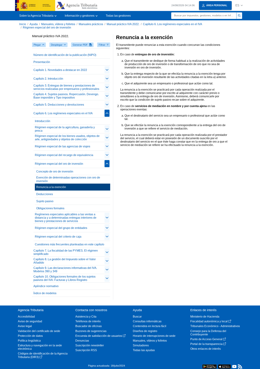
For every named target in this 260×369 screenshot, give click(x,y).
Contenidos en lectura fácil (149, 326)
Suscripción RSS (86, 350)
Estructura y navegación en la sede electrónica (40, 347)
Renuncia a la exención (51, 187)
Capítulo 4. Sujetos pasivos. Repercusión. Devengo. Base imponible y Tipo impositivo (66, 96)
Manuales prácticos (91, 24)
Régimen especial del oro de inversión (47, 27)
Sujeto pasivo (44, 201)
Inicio (22, 24)
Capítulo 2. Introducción (48, 78)
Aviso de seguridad (30, 321)
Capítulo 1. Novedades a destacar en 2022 (60, 69)
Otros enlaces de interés (205, 348)
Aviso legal (25, 326)
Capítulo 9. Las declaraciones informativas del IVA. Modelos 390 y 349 (65, 269)
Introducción (42, 121)
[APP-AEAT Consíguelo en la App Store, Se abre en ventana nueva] (224, 366)
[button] (239, 5)
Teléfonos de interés (88, 321)
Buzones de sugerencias (90, 331)
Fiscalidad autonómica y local (209, 321)
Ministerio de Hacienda (204, 316)
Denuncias (82, 340)
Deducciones (44, 194)
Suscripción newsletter (89, 345)
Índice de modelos (44, 293)
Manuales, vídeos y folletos (58, 24)
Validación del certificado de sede (39, 331)
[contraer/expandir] (107, 69)
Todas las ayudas (144, 350)
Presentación (41, 62)
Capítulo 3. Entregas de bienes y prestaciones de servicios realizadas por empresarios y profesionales (66, 87)
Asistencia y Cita (85, 316)
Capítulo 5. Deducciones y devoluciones (58, 104)
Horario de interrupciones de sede (154, 335)
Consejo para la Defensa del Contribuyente (208, 333)
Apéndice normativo (46, 286)
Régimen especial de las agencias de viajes (62, 146)
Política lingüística (29, 340)
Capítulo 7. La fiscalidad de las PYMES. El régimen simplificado (65, 252)
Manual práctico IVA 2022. (123, 24)
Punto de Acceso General (206, 339)
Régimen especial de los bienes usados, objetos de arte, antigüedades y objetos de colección (67, 137)
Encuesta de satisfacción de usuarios (98, 335)
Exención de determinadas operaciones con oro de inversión (68, 179)
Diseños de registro (145, 331)
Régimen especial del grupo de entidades (61, 227)
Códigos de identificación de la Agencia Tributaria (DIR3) (43, 355)
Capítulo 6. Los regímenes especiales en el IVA (172, 24)
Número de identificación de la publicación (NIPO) (64, 54)
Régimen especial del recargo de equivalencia (64, 155)
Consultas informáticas (147, 321)
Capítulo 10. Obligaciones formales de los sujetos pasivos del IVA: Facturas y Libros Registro (64, 278)
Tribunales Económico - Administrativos (215, 326)
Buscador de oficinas (88, 326)
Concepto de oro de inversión (54, 171)
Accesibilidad (26, 316)
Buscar (137, 316)
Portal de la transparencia (206, 343)
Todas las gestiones (118, 15)
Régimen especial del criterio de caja (58, 236)
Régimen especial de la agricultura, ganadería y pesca (65, 129)
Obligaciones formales (50, 208)
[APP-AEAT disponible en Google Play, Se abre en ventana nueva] (209, 366)
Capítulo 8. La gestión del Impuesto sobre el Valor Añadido (64, 261)
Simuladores (141, 345)
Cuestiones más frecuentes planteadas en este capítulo (69, 244)
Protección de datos (30, 335)
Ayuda (34, 24)
